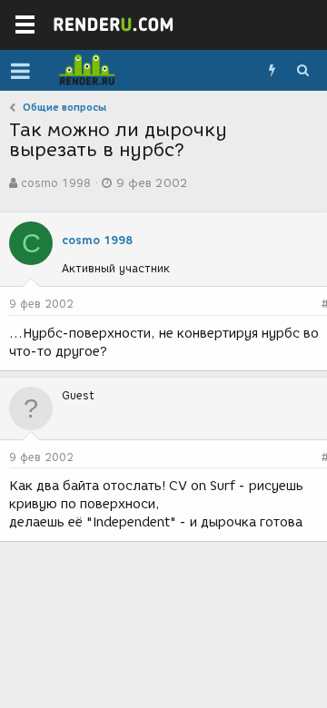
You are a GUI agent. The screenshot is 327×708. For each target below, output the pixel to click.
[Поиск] (302, 70)
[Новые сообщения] (271, 70)
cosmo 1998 (56, 183)
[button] (20, 71)
